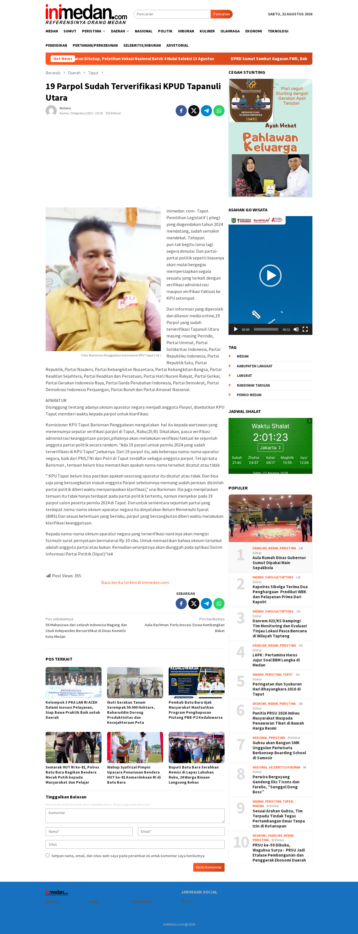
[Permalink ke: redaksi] (51, 110)
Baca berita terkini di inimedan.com (135, 582)
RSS (190, 901)
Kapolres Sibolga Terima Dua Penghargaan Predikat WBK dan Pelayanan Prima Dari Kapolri (280, 594)
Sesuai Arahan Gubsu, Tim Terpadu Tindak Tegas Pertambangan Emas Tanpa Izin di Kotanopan (279, 818)
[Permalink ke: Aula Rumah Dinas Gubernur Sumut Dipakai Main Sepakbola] (270, 518)
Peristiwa (288, 548)
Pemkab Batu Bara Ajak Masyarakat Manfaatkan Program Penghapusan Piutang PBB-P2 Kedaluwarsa (196, 710)
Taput (288, 675)
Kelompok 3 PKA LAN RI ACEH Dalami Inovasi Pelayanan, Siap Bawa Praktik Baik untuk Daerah (73, 710)
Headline (260, 548)
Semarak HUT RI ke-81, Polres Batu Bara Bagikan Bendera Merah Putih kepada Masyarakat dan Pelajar (72, 775)
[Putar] (236, 329)
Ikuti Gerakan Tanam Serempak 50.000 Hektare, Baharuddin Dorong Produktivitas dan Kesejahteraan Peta (131, 712)
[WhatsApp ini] (219, 110)
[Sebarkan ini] (181, 110)
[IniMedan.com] (86, 13)
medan (243, 356)
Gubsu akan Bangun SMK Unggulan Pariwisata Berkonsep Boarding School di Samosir (279, 750)
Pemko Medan (249, 394)
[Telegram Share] (206, 110)
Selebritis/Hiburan (284, 767)
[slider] (266, 329)
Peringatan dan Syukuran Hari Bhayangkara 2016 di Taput (277, 689)
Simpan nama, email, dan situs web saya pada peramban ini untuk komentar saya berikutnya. (128, 855)
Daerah (258, 577)
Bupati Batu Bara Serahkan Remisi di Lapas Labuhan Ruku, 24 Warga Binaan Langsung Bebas (194, 775)
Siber (93, 902)
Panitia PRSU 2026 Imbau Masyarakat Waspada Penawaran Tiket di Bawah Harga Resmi (278, 721)
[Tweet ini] (193, 110)
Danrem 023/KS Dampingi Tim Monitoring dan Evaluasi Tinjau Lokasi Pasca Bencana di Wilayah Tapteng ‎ (280, 628)
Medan (273, 548)
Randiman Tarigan (253, 385)
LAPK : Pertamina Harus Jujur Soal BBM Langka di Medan (276, 660)
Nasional (260, 738)
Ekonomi (260, 704)
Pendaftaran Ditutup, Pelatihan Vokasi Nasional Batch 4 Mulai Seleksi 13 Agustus (98, 58)
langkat (244, 375)
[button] (270, 275)
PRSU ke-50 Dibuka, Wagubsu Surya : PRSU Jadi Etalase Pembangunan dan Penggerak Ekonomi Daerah (279, 853)
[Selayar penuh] (305, 329)
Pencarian (221, 13)
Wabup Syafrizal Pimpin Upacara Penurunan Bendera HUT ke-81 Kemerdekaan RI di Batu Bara (134, 775)
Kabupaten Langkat (255, 366)
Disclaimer (141, 902)
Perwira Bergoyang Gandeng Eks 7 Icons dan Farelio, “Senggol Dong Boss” (276, 784)
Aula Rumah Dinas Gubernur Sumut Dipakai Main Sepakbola (279, 562)
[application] (270, 275)
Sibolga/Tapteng (279, 577)
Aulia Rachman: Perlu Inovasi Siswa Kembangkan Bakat (185, 624)
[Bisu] (296, 329)
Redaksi (53, 902)
